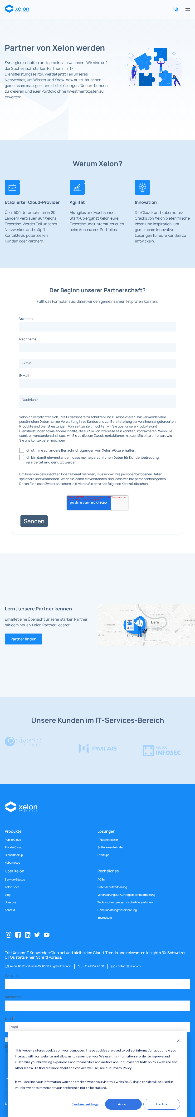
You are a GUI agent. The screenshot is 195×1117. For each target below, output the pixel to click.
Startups (103, 855)
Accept (123, 1104)
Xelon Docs (12, 887)
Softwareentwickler (110, 847)
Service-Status (15, 879)
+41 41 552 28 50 (93, 966)
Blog (7, 894)
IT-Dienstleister (108, 839)
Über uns (10, 902)
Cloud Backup (14, 855)
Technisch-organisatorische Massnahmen (125, 902)
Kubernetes (12, 862)
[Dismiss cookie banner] (178, 1041)
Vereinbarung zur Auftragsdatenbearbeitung (126, 894)
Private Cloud (13, 847)
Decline (161, 1104)
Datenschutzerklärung (112, 887)
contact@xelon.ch (128, 966)
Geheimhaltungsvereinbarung (117, 910)
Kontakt (10, 910)
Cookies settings (85, 1104)
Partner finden (23, 639)
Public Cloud (13, 839)
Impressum (105, 917)
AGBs (101, 879)
